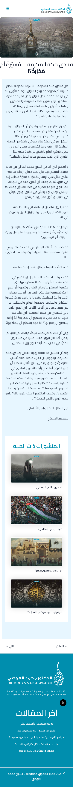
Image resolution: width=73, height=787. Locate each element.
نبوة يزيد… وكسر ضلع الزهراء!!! (45, 612)
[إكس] (63, 702)
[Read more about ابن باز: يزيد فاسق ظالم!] (36, 551)
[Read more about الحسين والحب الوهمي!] (36, 468)
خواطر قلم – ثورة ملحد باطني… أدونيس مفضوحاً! (36, 737)
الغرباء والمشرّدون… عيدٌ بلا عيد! (36, 750)
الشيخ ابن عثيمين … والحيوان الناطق (36, 730)
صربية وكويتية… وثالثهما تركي (36, 723)
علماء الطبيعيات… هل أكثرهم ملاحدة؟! (37, 743)
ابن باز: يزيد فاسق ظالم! (49, 570)
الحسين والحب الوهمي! (49, 487)
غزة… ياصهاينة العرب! (50, 528)
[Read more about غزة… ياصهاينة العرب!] (36, 510)
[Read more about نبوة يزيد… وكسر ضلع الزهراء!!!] (36, 593)
